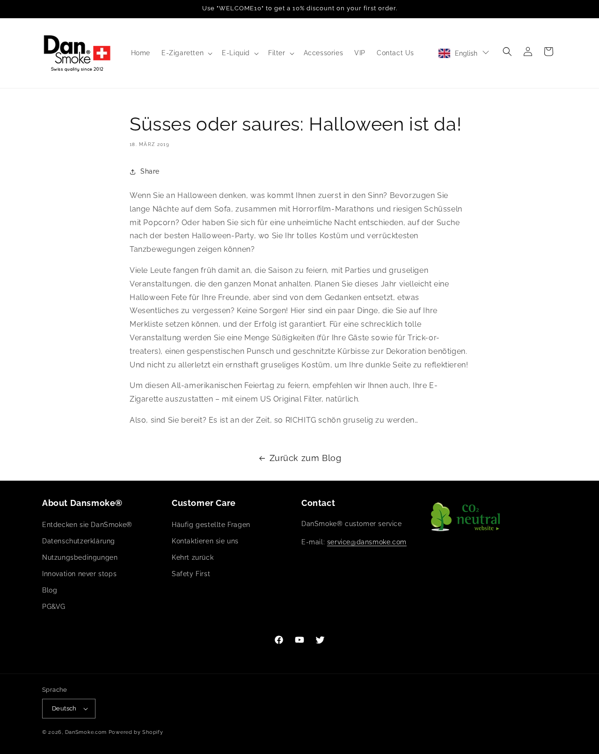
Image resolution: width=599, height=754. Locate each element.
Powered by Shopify (136, 732)
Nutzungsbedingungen (79, 557)
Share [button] (150, 172)
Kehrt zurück (192, 557)
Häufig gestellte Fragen (211, 524)
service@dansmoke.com (367, 542)
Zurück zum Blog (306, 458)
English (466, 53)
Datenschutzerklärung (78, 541)
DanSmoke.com (86, 732)
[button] (186, 53)
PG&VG (54, 607)
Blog (49, 590)
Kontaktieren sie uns (205, 541)
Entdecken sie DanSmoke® (87, 524)
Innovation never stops (79, 574)
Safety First (191, 574)
